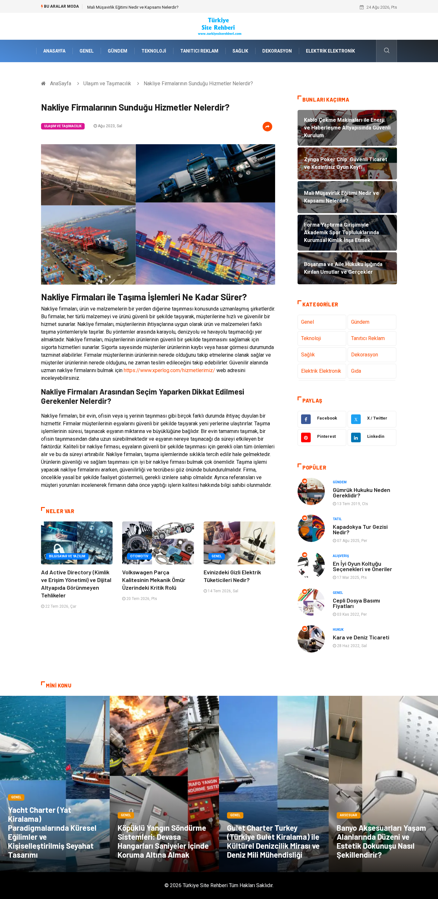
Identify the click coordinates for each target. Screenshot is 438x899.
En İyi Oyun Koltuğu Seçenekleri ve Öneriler (362, 566)
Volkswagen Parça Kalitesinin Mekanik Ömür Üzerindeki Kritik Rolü (153, 580)
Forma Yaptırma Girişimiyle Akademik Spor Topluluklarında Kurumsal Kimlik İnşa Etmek (167, 7)
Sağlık (240, 51)
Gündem (117, 51)
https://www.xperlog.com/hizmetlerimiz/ (169, 370)
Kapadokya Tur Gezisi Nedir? (360, 529)
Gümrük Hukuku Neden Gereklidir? (361, 492)
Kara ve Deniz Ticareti (361, 637)
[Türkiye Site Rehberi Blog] (219, 26)
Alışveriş (341, 556)
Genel (87, 51)
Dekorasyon (277, 51)
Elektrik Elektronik (330, 51)
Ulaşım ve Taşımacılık (107, 83)
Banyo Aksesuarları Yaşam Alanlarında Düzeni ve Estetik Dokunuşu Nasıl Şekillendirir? (381, 841)
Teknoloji (153, 51)
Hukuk (338, 629)
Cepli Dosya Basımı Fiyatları (356, 603)
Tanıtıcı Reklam (199, 51)
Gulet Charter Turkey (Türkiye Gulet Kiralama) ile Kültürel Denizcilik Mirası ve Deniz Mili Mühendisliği (273, 841)
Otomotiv (139, 556)
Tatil (337, 519)
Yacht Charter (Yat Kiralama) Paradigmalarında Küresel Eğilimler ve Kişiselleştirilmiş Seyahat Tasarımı (52, 832)
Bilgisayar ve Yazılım (67, 556)
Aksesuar (348, 815)
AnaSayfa (54, 51)
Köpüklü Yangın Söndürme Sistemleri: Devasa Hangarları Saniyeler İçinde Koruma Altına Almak (163, 841)
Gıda (356, 371)
